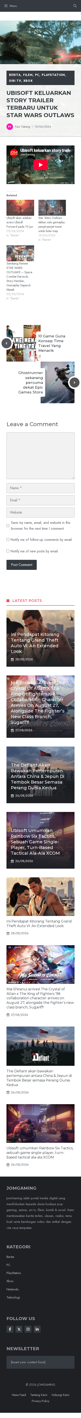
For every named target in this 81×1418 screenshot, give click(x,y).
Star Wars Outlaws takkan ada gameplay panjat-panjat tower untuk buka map (51, 224)
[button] (75, 6)
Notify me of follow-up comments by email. (41, 539)
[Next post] (74, 382)
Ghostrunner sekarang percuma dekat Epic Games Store (30, 382)
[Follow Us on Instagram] (28, 1329)
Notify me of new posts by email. (34, 551)
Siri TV (15, 81)
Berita (15, 75)
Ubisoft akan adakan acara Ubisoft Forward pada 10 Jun (19, 222)
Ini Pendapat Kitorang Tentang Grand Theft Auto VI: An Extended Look (39, 923)
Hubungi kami (60, 1395)
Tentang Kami (38, 1395)
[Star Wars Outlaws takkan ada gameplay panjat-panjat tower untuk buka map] (52, 208)
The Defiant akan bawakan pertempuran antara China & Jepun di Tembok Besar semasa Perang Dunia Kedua (37, 776)
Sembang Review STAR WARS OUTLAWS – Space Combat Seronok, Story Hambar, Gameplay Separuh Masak (19, 276)
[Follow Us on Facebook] (9, 1329)
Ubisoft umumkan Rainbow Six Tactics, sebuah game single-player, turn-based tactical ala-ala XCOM (35, 842)
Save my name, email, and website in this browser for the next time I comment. (40, 525)
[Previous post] (6, 343)
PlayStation (53, 75)
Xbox (28, 81)
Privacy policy (40, 1401)
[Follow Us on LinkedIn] (37, 1329)
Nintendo (12, 1289)
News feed (19, 1395)
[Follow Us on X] (19, 1329)
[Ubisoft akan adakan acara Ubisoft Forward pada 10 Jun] (20, 208)
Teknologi (13, 1297)
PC (37, 75)
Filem (28, 75)
